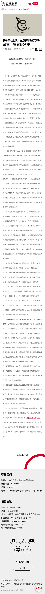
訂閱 (22, 568)
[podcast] (27, 549)
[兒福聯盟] (9, 3)
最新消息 (13, 9)
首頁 (6, 9)
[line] (18, 549)
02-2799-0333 (16, 484)
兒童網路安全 (6, 580)
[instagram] (22, 540)
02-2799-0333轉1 (14, 507)
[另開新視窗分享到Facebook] (36, 49)
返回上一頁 (22, 455)
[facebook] (13, 540)
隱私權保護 (18, 580)
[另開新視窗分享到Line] (40, 49)
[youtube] (31, 540)
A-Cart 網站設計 (16, 590)
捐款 (35, 3)
